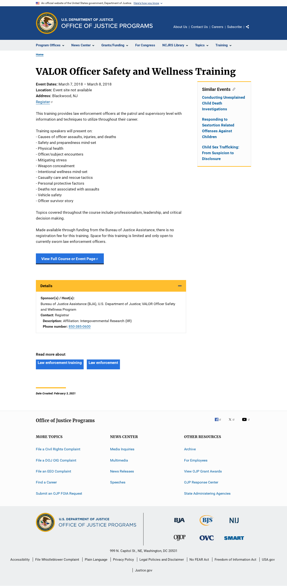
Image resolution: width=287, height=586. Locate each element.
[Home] (107, 23)
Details (46, 286)
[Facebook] (220, 423)
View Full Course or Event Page (68, 259)
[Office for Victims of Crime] (207, 541)
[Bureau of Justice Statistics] (207, 526)
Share (251, 30)
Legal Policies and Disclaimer (161, 560)
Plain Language (96, 560)
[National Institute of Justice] (234, 523)
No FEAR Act (199, 560)
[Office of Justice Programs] (47, 23)
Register (43, 102)
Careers (217, 27)
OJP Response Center (201, 482)
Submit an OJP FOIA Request (59, 493)
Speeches (117, 482)
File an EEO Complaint (53, 471)
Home (39, 54)
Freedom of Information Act (235, 560)
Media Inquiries (122, 449)
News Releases (122, 471)
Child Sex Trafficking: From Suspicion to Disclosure (220, 153)
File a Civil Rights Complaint (58, 449)
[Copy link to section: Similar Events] (232, 89)
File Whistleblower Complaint (57, 560)
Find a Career (46, 482)
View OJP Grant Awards (203, 471)
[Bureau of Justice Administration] (179, 523)
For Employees (195, 460)
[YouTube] (247, 423)
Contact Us (199, 27)
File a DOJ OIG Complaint (56, 460)
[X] (233, 423)
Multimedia (119, 460)
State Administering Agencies (207, 493)
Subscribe (234, 27)
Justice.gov (143, 570)
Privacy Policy (123, 560)
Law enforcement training (60, 362)
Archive (190, 449)
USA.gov (268, 560)
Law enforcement (103, 362)
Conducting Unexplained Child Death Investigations (223, 103)
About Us (180, 27)
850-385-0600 (80, 326)
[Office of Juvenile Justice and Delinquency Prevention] (179, 541)
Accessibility (20, 560)
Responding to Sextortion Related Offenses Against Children (218, 128)
